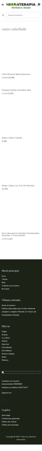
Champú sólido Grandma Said (16, 90)
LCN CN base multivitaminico (16, 74)
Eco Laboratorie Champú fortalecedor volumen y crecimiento (21, 234)
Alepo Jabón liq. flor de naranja (18, 185)
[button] (38, 5)
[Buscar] (3, 15)
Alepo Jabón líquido (12, 138)
